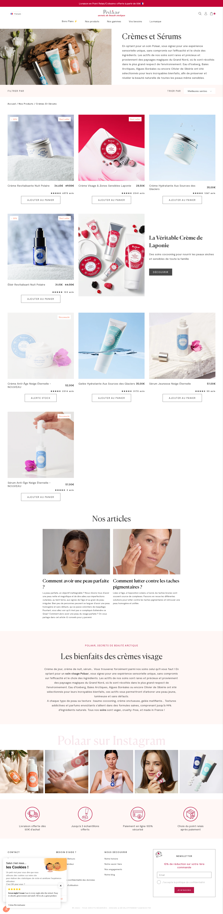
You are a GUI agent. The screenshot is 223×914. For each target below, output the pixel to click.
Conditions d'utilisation (67, 885)
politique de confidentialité (190, 882)
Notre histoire (111, 858)
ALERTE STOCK (40, 398)
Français (17, 14)
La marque (155, 21)
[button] (56, 193)
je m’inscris (184, 890)
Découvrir (160, 272)
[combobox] (16, 14)
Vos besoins (135, 21)
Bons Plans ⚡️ (69, 21)
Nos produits (92, 21)
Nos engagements (113, 869)
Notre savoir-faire (113, 864)
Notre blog (110, 874)
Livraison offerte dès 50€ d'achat (32, 827)
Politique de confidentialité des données (75, 880)
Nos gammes (114, 21)
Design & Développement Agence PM (130, 908)
